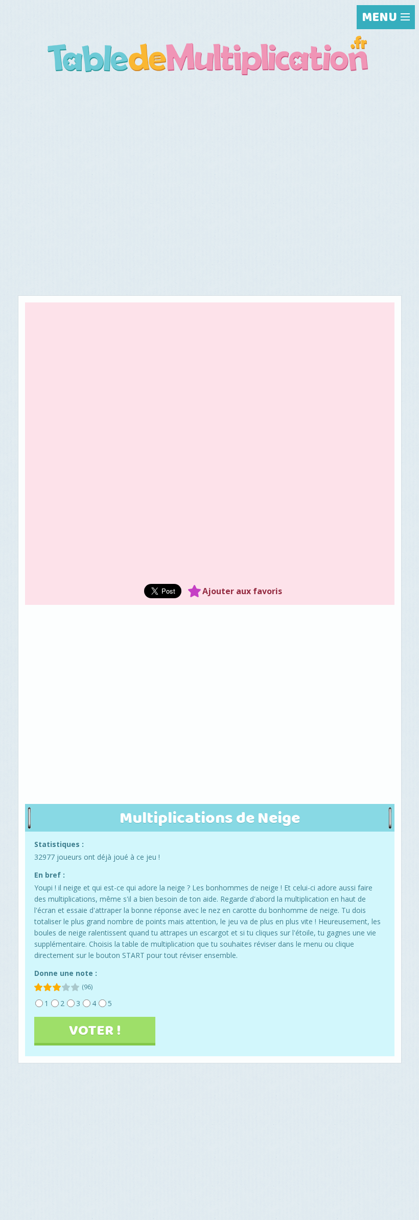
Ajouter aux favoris (242, 591)
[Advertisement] (210, 160)
